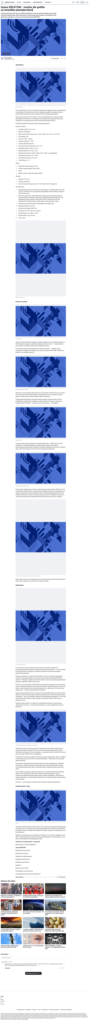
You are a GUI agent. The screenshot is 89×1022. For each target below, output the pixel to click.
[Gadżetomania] (11, 2)
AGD (1, 1002)
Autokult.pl (48, 2)
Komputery (3, 1001)
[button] (77, 2)
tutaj (27, 1019)
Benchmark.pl (27, 2)
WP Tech (19, 2)
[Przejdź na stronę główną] (2, 3)
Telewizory (2, 1004)
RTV (1, 998)
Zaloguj (82, 2)
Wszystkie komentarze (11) (33, 973)
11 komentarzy (55, 58)
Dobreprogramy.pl (38, 2)
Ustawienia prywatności (66, 1009)
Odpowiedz (7, 968)
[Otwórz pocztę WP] (73, 2)
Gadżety (2, 999)
